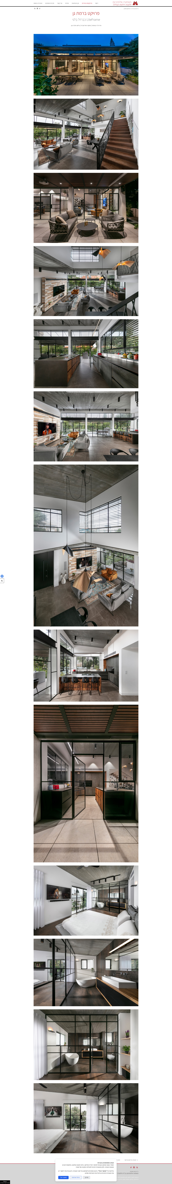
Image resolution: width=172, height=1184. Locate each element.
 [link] (35, 8)
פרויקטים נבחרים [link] (135, 8)
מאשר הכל (63, 1177)
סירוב (86, 1177)
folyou (5, 1182)
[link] (135, 3)
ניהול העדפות (76, 1177)
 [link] (40, 8)
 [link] (37, 8)
